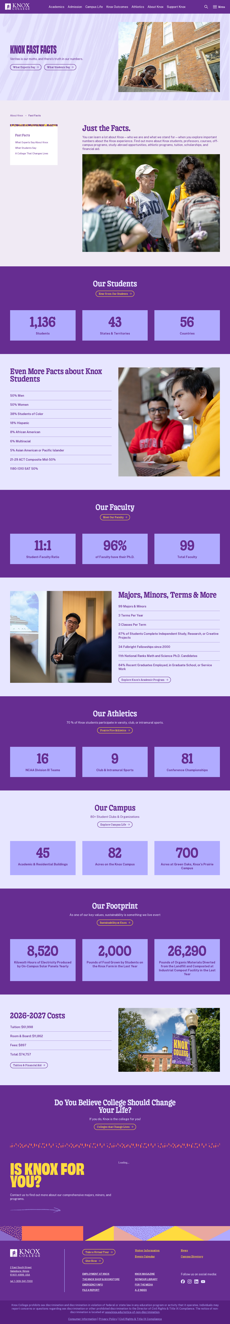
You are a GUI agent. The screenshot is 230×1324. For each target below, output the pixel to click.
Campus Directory (192, 1256)
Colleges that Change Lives (113, 1126)
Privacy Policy (108, 1319)
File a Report (91, 1290)
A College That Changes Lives (31, 153)
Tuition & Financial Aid (27, 1065)
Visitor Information (147, 1250)
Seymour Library (146, 1279)
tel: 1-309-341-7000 (21, 1281)
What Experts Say (24, 67)
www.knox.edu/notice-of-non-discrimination (132, 1312)
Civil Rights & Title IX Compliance (140, 1319)
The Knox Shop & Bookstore (101, 1279)
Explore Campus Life (113, 824)
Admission (75, 7)
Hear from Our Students (113, 293)
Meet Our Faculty (113, 517)
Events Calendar (145, 1256)
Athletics (138, 7)
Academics (56, 7)
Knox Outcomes (117, 7)
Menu (221, 6)
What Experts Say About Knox (31, 142)
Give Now (91, 1260)
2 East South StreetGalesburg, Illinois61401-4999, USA (21, 1271)
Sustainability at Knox (113, 922)
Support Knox (176, 7)
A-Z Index (141, 1290)
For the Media (144, 1284)
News (184, 1250)
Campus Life (94, 7)
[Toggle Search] (206, 7)
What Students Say (58, 67)
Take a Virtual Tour (97, 1252)
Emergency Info (92, 1284)
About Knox (155, 7)
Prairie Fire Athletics (113, 730)
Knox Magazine (145, 1274)
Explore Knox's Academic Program (143, 679)
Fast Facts (34, 115)
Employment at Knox (95, 1274)
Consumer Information (82, 1319)
